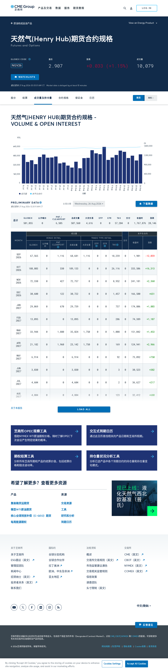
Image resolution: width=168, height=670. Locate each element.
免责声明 (116, 647)
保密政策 (91, 577)
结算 (25, 98)
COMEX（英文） (134, 571)
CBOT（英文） (133, 560)
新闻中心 (16, 571)
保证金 (79, 98)
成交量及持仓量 (43, 98)
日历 (91, 98)
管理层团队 (17, 565)
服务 (67, 8)
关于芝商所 (17, 554)
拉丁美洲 (54, 565)
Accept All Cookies (136, 664)
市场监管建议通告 (96, 565)
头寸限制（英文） (96, 588)
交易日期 (67, 204)
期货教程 (78, 8)
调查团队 (91, 582)
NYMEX (124, 636)
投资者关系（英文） (22, 582)
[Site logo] (23, 8)
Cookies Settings (112, 664)
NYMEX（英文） (134, 565)
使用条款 (152, 647)
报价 (13, 98)
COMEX (135, 636)
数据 (58, 8)
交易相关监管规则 (96, 571)
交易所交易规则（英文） (100, 560)
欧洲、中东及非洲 (59, 571)
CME (112, 636)
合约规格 (64, 98)
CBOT (118, 636)
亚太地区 (54, 577)
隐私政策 (128, 647)
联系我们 (16, 588)
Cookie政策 (140, 647)
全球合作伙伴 (56, 560)
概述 (89, 554)
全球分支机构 (56, 554)
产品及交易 (45, 8)
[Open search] (125, 8)
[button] (25, 77)
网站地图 (106, 647)
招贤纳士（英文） (21, 577)
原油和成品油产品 (23, 23)
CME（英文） (132, 554)
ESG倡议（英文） (21, 560)
